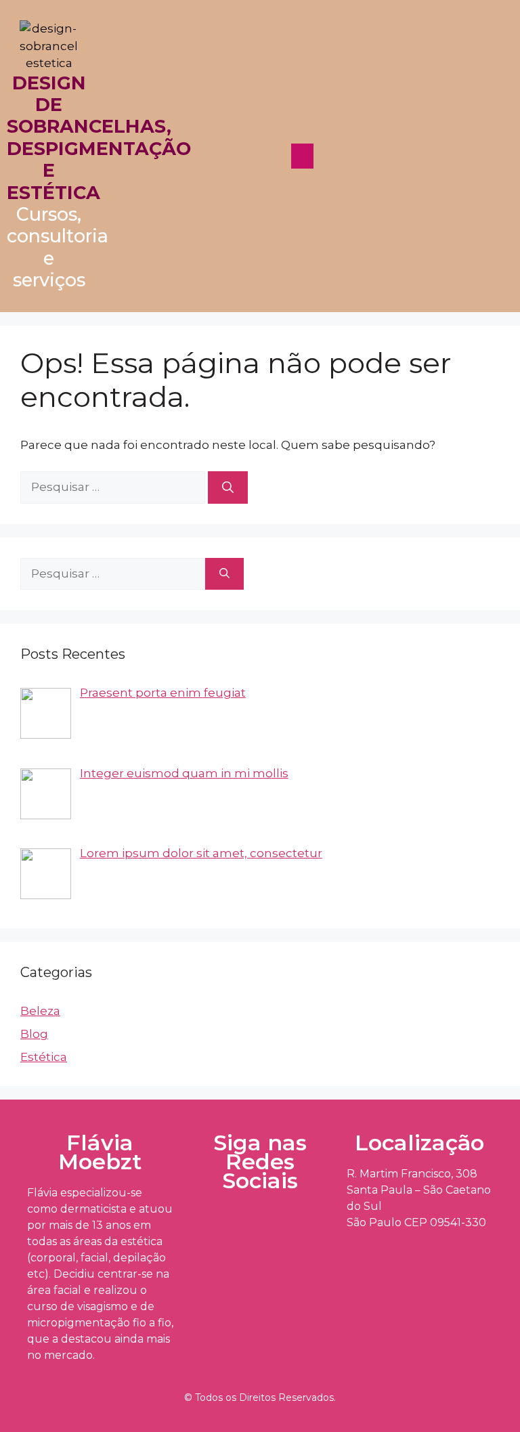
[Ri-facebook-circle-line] (209, 1226)
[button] (302, 156)
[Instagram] (257, 1226)
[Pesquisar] (228, 487)
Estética (43, 1057)
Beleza (40, 1011)
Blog (34, 1034)
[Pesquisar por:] (114, 487)
